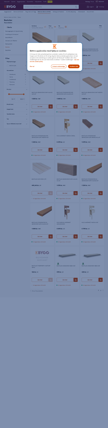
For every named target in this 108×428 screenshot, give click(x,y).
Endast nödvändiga (59, 66)
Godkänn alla (74, 66)
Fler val (32, 66)
